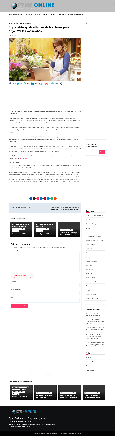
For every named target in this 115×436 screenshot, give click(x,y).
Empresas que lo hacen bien (94, 236)
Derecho (37, 14)
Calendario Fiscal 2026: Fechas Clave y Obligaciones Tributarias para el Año (95, 321)
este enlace (23, 158)
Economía (29, 14)
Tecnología (16, 231)
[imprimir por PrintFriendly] (55, 83)
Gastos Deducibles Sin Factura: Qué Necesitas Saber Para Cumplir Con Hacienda (95, 336)
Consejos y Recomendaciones (20, 224)
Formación (53, 14)
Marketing (39, 226)
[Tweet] (19, 83)
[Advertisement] (45, 98)
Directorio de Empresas (92, 224)
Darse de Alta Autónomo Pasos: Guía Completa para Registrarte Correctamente (95, 329)
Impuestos (89, 265)
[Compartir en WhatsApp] (26, 83)
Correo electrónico (16, 289)
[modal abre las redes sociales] (60, 83)
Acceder (88, 357)
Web (12, 297)
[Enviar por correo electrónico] (42, 83)
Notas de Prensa (13, 23)
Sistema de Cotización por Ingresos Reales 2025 (68, 233)
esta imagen (53, 137)
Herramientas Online (91, 261)
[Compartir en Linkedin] (34, 83)
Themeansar (77, 433)
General (88, 257)
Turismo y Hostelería (92, 298)
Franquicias (89, 253)
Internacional (62, 14)
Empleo (88, 232)
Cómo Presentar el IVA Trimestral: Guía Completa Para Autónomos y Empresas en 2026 (95, 344)
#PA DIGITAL (13, 35)
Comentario (14, 251)
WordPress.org (90, 370)
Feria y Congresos (91, 244)
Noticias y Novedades (16, 14)
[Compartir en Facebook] (12, 83)
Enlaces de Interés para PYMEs (95, 240)
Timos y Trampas (91, 294)
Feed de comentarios (92, 366)
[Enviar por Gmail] (48, 83)
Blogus (70, 433)
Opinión (44, 14)
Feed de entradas (91, 362)
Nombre (13, 281)
